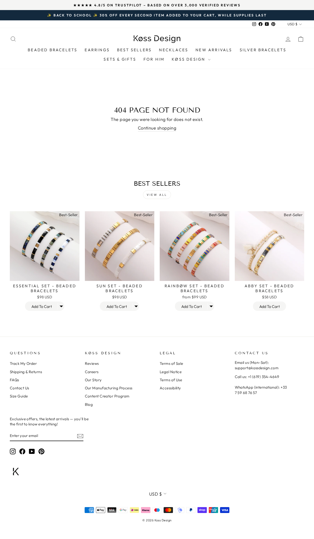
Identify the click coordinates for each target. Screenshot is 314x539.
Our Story (93, 380)
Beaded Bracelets (52, 49)
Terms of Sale (171, 363)
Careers (92, 371)
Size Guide (19, 396)
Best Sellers (134, 49)
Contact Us (19, 388)
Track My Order (23, 363)
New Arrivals (214, 49)
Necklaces (173, 49)
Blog (89, 404)
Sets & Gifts (120, 59)
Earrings (97, 49)
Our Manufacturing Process (108, 388)
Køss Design (189, 59)
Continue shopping (157, 128)
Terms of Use (171, 380)
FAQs (14, 380)
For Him (154, 59)
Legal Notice (171, 371)
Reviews (92, 363)
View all (157, 195)
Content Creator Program (107, 396)
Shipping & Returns (26, 371)
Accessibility (170, 388)
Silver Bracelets (263, 49)
